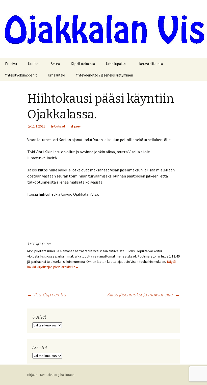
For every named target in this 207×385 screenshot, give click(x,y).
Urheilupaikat (116, 63)
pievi (78, 126)
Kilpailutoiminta (83, 63)
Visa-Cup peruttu (46, 294)
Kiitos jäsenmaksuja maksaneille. (143, 294)
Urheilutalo (56, 75)
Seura (55, 63)
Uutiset (34, 63)
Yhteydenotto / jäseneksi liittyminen (104, 75)
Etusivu (11, 63)
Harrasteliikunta (150, 63)
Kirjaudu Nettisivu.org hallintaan (50, 374)
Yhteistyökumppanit (21, 75)
